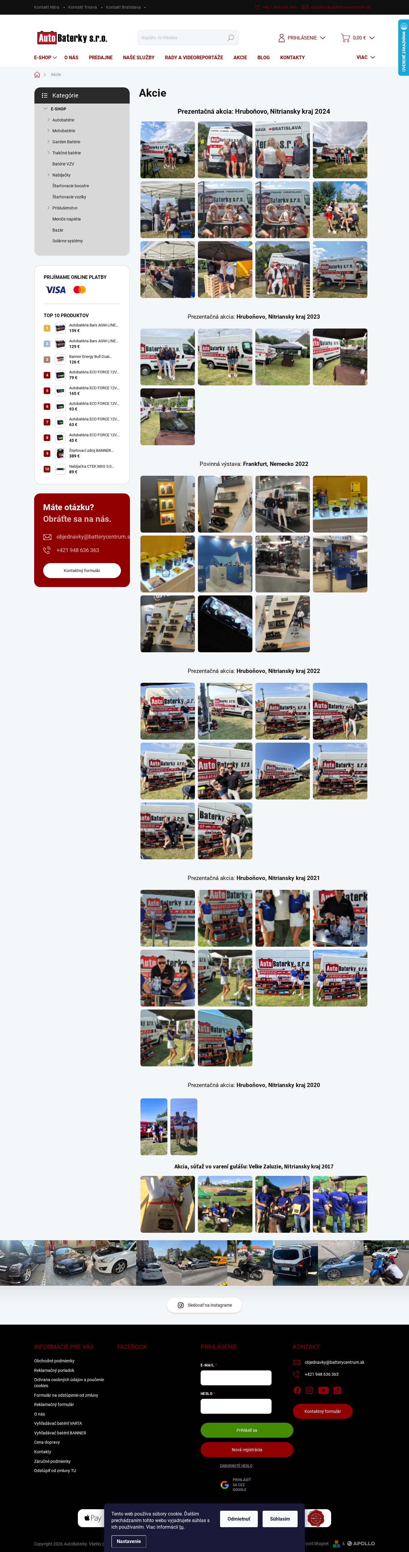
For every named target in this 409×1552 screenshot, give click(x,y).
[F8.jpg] (340, 564)
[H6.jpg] (225, 209)
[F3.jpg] (282, 504)
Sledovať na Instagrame (210, 1305)
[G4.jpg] (340, 1204)
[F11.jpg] (282, 623)
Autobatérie (63, 120)
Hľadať (231, 37)
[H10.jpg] (225, 269)
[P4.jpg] (340, 918)
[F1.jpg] (167, 504)
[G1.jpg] (167, 1204)
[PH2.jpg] (183, 1126)
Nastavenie (129, 1541)
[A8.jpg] (282, 771)
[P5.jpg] (167, 978)
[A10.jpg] (167, 830)
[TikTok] (337, 1389)
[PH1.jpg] (153, 1126)
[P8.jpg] (340, 978)
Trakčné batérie (66, 153)
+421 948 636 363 (78, 550)
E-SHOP (58, 109)
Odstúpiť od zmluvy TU (55, 1470)
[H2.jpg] (225, 149)
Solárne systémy (67, 240)
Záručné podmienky (52, 1461)
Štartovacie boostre (70, 185)
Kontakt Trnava (82, 7)
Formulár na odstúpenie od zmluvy (66, 1395)
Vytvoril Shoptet (314, 1543)
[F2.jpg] (225, 504)
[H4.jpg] (340, 149)
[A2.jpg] (225, 711)
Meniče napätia (66, 219)
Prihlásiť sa (247, 1430)
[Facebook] (297, 1389)
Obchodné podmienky (54, 1360)
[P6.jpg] (225, 978)
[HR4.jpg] (340, 357)
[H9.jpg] (167, 269)
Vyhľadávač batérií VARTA (58, 1423)
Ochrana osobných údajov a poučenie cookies (69, 1382)
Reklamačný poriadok (54, 1370)
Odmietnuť (239, 1519)
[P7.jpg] (282, 978)
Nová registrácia (247, 1449)
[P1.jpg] (167, 918)
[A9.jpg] (340, 771)
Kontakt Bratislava (123, 7)
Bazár (57, 230)
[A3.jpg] (282, 711)
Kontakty (42, 1451)
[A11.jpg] (225, 830)
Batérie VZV (63, 164)
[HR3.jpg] (282, 357)
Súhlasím (280, 1519)
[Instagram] (309, 1389)
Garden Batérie (66, 141)
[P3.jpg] (282, 918)
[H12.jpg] (340, 269)
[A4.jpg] (340, 711)
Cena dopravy (47, 1442)
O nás (39, 1414)
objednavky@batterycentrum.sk (95, 536)
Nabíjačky (61, 175)
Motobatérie (63, 130)
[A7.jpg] (225, 771)
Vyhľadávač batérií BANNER (60, 1433)
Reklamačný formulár (54, 1404)
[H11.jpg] (282, 269)
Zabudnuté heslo (236, 1466)
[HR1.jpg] (167, 357)
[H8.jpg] (340, 209)
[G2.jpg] (225, 1204)
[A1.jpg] (167, 711)
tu (181, 1527)
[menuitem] (46, 58)
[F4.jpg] (340, 504)
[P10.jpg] (225, 1038)
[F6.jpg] (225, 564)
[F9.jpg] (167, 623)
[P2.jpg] (225, 918)
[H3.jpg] (282, 149)
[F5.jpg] (167, 564)
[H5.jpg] (167, 209)
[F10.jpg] (225, 623)
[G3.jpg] (282, 1204)
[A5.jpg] (167, 771)
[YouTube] (323, 1389)
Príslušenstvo (65, 208)
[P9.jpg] (167, 1038)
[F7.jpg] (282, 564)
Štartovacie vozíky (69, 196)
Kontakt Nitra (46, 7)
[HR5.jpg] (167, 416)
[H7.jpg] (282, 209)
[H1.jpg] (167, 149)
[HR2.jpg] (225, 357)
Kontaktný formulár (82, 570)
